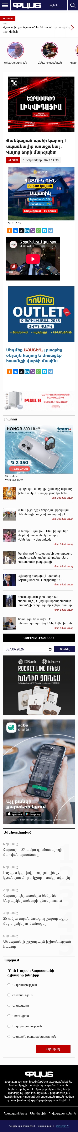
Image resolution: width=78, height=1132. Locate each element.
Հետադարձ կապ (15, 1113)
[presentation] (62, 29)
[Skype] (44, 230)
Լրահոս (10, 419)
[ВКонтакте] (15, 230)
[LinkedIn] (27, 230)
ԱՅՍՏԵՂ (32, 349)
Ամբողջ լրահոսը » (39, 637)
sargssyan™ (62, 1125)
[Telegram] (50, 230)
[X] (21, 230)
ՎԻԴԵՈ (13, 160)
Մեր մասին (38, 1113)
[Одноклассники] (9, 230)
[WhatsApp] (38, 230)
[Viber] (32, 230)
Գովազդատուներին (62, 1113)
